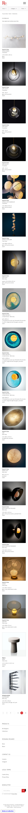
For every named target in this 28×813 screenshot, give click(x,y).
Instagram (4, 761)
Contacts (4, 759)
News (3, 744)
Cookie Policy (5, 774)
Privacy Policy (5, 777)
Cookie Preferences (17, 807)
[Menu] (24, 3)
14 (18, 713)
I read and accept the (10, 793)
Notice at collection (8, 811)
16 (25, 713)
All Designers (5, 728)
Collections (5, 731)
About (3, 746)
